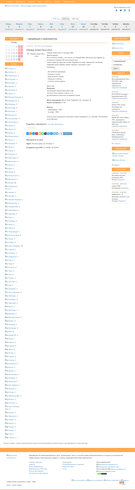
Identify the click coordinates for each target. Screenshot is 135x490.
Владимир (12, 104)
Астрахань (12, 79)
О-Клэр (11, 392)
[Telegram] (57, 133)
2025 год (56, 19)
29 (17, 59)
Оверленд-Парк (14, 396)
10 (22, 50)
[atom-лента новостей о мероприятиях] (105, 471)
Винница (12, 314)
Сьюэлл (11, 412)
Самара (11, 242)
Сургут (10, 260)
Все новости (116, 143)
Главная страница (35, 462)
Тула (10, 274)
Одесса (11, 342)
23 (19, 56)
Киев (10, 331)
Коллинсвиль (13, 374)
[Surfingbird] (48, 133)
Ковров (10, 151)
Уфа (9, 285)
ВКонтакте (31, 128)
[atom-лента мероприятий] (107, 467)
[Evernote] (42, 133)
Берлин (11, 423)
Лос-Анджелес (14, 385)
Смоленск (11, 253)
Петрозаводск (13, 231)
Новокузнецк (12, 203)
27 (11, 59)
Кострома (11, 154)
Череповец (12, 303)
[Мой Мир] (33, 133)
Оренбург (11, 221)
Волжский (11, 111)
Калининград (12, 136)
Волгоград (12, 108)
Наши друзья (67, 462)
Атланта (11, 360)
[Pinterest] (36, 133)
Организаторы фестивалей (38, 473)
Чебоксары (12, 296)
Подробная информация (119, 87)
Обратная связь (68, 466)
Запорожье (12, 328)
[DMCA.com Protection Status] (101, 473)
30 (19, 59)
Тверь (10, 264)
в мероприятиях (120, 61)
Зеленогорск (12, 122)
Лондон (11, 427)
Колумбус (12, 378)
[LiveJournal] (45, 133)
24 (22, 56)
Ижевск (10, 125)
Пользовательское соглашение (73, 464)
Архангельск (12, 76)
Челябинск (12, 299)
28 (14, 59)
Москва (11, 183)
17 (22, 53)
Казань (10, 133)
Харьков (11, 346)
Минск (11, 349)
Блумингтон (13, 363)
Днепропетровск (14, 317)
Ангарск (11, 68)
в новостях (118, 64)
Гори (10, 434)
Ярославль (12, 310)
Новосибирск (12, 210)
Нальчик (11, 192)
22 (17, 56)
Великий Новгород (14, 97)
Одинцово (11, 214)
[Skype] (54, 133)
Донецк (11, 321)
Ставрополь (12, 257)
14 (14, 53)
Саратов (11, 249)
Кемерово (11, 143)
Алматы (11, 430)
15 (17, 53)
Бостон (11, 367)
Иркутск (11, 129)
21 (14, 56)
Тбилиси (12, 437)
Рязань (10, 239)
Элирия (11, 420)
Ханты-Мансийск (14, 292)
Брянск (10, 93)
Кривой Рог (12, 335)
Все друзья (115, 165)
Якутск (10, 306)
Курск (10, 168)
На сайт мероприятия (55, 124)
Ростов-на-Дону (13, 235)
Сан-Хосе (12, 403)
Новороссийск (13, 206)
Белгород (11, 90)
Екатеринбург (13, 118)
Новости (32, 464)
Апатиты (11, 72)
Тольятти (11, 267)
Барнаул (11, 86)
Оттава (11, 353)
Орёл (10, 217)
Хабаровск (12, 289)
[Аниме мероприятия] (15, 456)
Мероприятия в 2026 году (38, 469)
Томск (10, 271)
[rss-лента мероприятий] (107, 464)
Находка (11, 196)
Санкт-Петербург (14, 246)
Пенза (10, 224)
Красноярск (12, 161)
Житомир (12, 324)
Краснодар (12, 158)
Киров (10, 147)
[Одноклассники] (30, 133)
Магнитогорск (13, 175)
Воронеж (11, 115)
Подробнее (121, 179)
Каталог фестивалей (36, 471)
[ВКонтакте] (27, 133)
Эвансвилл (12, 416)
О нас (65, 469)
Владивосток (12, 101)
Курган (10, 165)
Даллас (11, 371)
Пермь (10, 228)
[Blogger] (39, 133)
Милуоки (12, 388)
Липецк (10, 172)
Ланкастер (12, 381)
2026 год (66, 19)
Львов (11, 339)
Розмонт (11, 399)
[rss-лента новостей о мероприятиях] (117, 469)
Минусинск (12, 179)
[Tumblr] (51, 133)
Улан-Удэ (11, 281)
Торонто (11, 356)
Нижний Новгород (14, 199)
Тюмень (11, 278)
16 (19, 53)
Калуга (10, 140)
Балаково (11, 83)
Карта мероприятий (36, 466)
